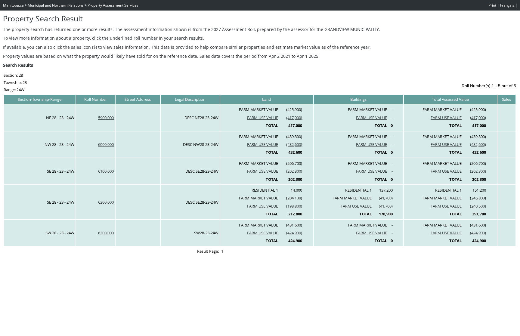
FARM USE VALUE (262, 117)
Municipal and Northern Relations (56, 5)
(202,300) (294, 171)
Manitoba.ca (13, 5)
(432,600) (294, 144)
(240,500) (478, 206)
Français (507, 5)
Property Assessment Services (113, 5)
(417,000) (294, 117)
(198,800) (294, 206)
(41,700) (386, 206)
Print (492, 5)
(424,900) (294, 233)
